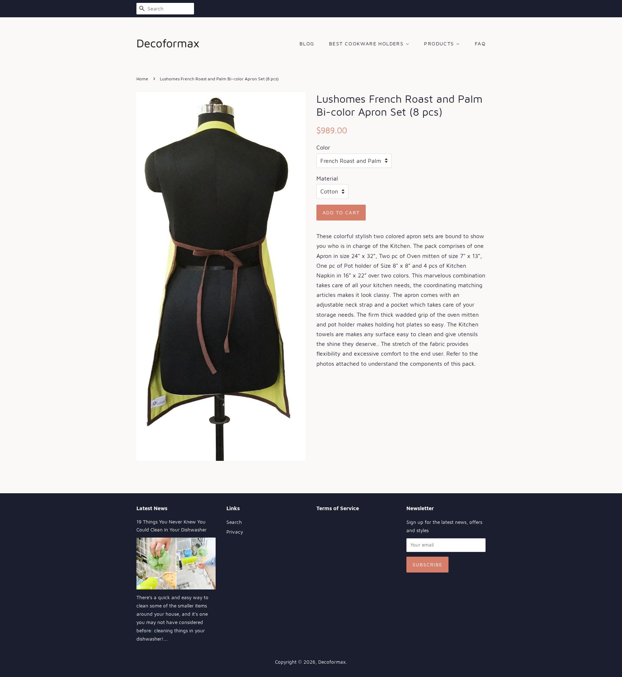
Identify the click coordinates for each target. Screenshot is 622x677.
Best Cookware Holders (367, 43)
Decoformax (332, 662)
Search (234, 522)
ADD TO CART (341, 212)
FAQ (480, 43)
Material (327, 178)
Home (142, 78)
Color (323, 147)
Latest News (151, 508)
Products (440, 43)
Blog (307, 43)
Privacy (234, 532)
